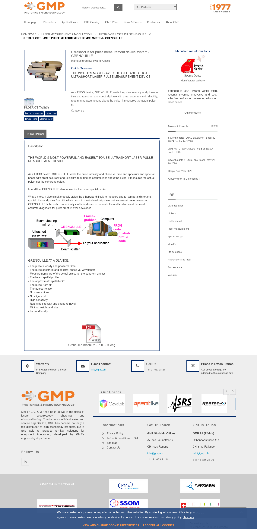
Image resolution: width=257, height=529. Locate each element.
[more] (213, 125)
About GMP (172, 22)
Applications (69, 22)
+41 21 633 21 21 (155, 369)
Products (48, 22)
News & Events (132, 22)
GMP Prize (111, 22)
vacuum (172, 275)
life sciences (175, 251)
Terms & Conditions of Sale (122, 438)
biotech (172, 213)
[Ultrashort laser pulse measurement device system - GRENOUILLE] (44, 70)
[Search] (118, 7)
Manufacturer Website (193, 80)
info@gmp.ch (98, 369)
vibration (172, 244)
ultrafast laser (46, 119)
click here (188, 517)
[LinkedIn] (25, 461)
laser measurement (34, 113)
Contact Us (113, 447)
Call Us (151, 364)
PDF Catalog (92, 22)
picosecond (51, 113)
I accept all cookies (158, 525)
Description (35, 134)
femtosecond (31, 119)
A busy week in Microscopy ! (184, 178)
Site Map (111, 443)
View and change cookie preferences (111, 525)
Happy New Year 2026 (180, 171)
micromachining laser (179, 259)
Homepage (30, 22)
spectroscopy (175, 236)
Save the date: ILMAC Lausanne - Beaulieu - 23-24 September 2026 (192, 139)
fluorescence (175, 267)
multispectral (175, 221)
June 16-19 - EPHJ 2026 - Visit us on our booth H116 (190, 150)
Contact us (153, 22)
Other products (193, 112)
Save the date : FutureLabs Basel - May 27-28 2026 (192, 161)
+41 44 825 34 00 (203, 459)
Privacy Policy (114, 433)
